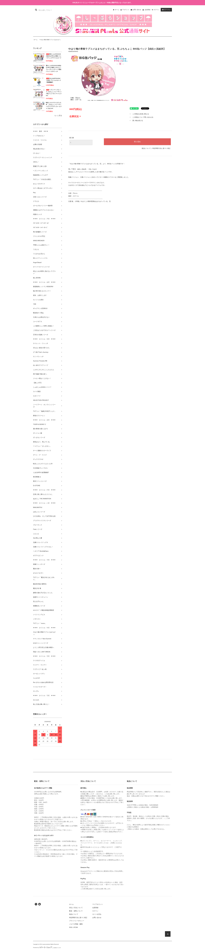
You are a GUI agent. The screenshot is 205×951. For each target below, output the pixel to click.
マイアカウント (97, 904)
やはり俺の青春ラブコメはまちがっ (50, 39)
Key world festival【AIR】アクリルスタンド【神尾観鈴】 (53, 80)
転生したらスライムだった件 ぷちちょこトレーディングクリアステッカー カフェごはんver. (54, 105)
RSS (70, 927)
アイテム (167, 9)
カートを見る (96, 914)
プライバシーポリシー (76, 921)
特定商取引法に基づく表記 (161, 148)
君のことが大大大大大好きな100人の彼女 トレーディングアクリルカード (53, 56)
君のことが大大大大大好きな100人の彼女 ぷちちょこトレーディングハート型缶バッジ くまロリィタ (53, 68)
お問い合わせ (137, 9)
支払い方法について (76, 907)
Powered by (36, 947)
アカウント (125, 9)
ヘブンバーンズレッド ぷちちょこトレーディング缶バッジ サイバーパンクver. (54, 92)
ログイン (156, 9)
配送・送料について (76, 911)
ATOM (75, 927)
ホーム (117, 9)
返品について (146, 148)
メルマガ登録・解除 (76, 924)
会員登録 (147, 9)
